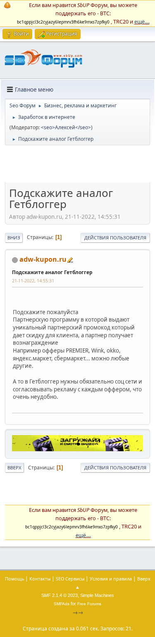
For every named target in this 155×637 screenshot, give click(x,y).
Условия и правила (111, 578)
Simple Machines (97, 595)
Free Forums (89, 603)
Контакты (39, 578)
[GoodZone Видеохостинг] (77, 449)
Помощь (14, 578)
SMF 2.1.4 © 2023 (59, 595)
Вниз (13, 237)
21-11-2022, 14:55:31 (33, 280)
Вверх (14, 467)
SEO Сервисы (70, 578)
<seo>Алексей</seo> (66, 127)
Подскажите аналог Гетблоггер (52, 272)
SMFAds (61, 603)
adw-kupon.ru (43, 259)
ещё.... (142, 21)
